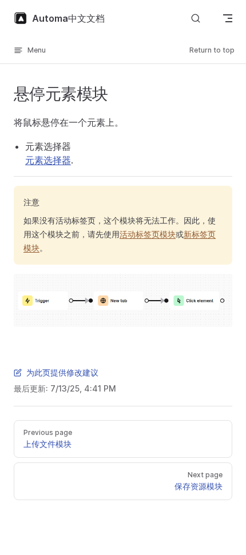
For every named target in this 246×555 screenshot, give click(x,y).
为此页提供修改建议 (62, 372)
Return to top (212, 50)
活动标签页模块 (148, 234)
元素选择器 (48, 160)
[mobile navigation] (227, 18)
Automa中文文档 (68, 18)
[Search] (195, 18)
